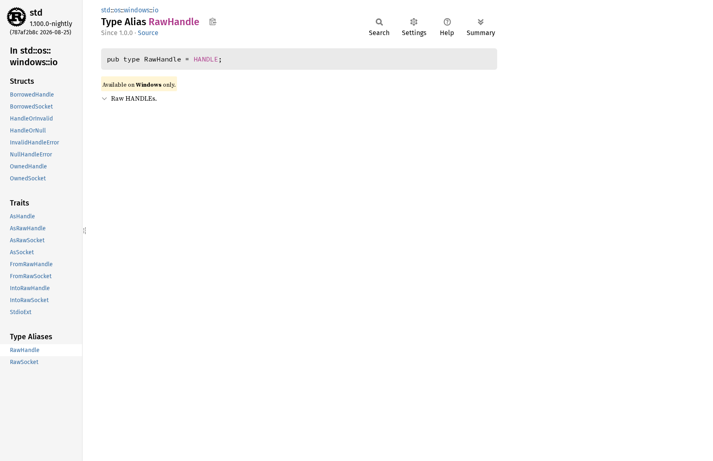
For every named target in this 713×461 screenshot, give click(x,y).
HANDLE (206, 59)
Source (148, 33)
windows (136, 10)
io (155, 10)
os (117, 10)
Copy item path (213, 21)
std (36, 12)
